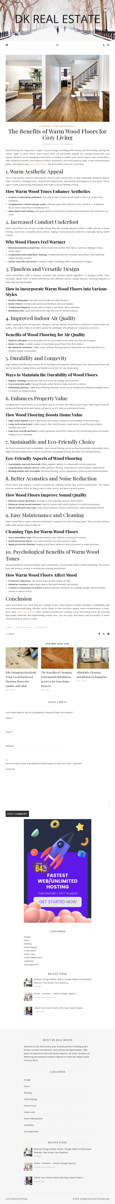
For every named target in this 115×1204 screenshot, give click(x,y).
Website (10, 746)
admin (11, 633)
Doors (27, 940)
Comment (10, 769)
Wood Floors (42, 627)
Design (27, 936)
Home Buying (30, 947)
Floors (9, 627)
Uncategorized (31, 964)
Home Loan (29, 954)
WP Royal (23, 1199)
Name (9, 718)
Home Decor (30, 950)
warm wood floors (38, 164)
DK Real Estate (57, 18)
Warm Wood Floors (24, 627)
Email (9, 731)
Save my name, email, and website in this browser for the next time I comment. (44, 763)
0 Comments (67, 144)
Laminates (29, 961)
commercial (63, 1049)
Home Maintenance (64, 126)
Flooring (45, 126)
